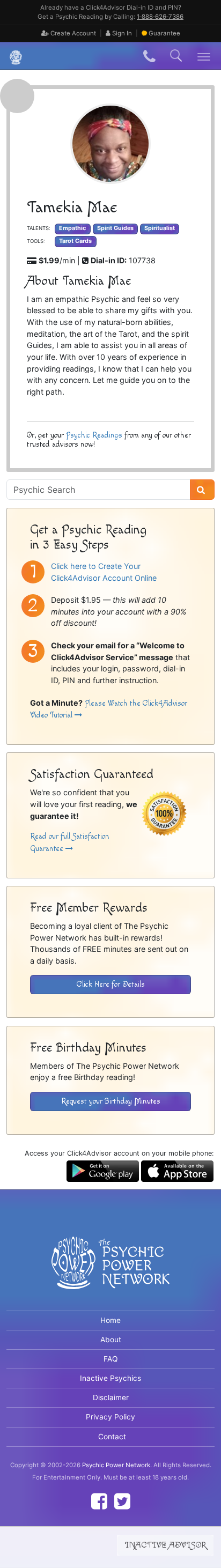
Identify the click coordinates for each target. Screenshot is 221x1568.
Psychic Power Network (116, 1465)
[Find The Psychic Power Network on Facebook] (99, 1501)
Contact (112, 1436)
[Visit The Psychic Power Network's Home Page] (110, 1271)
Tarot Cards (75, 241)
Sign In (121, 33)
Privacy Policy (110, 1416)
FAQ (111, 1359)
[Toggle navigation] (204, 56)
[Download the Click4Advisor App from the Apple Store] (177, 1170)
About (110, 1339)
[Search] (202, 489)
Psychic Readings (94, 435)
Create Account (72, 33)
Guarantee (164, 33)
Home (110, 1320)
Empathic (72, 228)
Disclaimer (111, 1397)
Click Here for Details (111, 984)
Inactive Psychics (110, 1378)
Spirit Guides (115, 228)
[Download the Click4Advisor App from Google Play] (103, 1170)
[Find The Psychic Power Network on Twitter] (122, 1501)
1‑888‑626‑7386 (160, 16)
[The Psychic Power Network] (12, 56)
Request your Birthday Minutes (110, 1101)
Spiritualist (159, 228)
